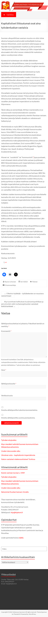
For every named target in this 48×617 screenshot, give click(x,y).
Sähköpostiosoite (8, 383)
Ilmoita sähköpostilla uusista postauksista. (18, 418)
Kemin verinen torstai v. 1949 (13, 473)
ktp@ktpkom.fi (17, 512)
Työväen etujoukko (8, 440)
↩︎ (6, 262)
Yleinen (35, 282)
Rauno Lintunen (10, 282)
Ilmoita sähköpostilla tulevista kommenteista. (19, 410)
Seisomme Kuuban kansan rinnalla (15, 492)
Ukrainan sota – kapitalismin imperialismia (18, 455)
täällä (21, 538)
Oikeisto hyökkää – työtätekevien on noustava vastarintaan (22, 294)
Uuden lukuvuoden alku (10, 451)
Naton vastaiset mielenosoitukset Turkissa (18, 459)
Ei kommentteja (10, 285)
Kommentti (6, 331)
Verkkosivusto (7, 395)
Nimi (3, 370)
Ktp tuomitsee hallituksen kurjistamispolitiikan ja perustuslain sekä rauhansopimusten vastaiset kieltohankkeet (22, 303)
